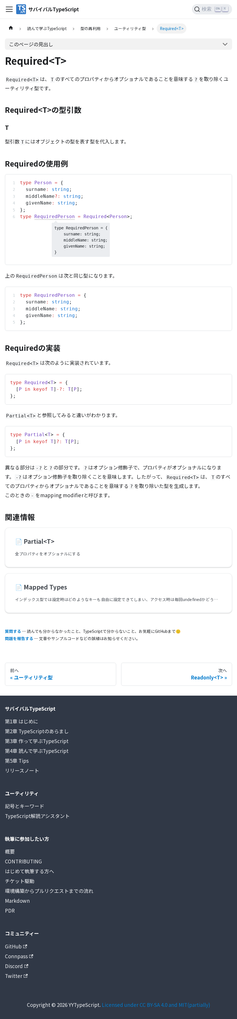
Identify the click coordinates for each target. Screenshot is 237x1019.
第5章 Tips (17, 760)
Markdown (17, 900)
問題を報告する (19, 638)
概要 (10, 851)
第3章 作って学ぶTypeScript (36, 741)
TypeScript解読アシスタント (37, 815)
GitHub (13, 946)
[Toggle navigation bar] (9, 9)
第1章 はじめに (21, 721)
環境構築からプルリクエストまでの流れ (49, 890)
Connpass (16, 956)
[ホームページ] (10, 28)
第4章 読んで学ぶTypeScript (36, 750)
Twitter (13, 975)
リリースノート (22, 770)
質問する (13, 631)
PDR (10, 910)
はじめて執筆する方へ (29, 871)
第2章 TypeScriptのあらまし (37, 731)
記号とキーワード (24, 806)
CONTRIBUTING (23, 861)
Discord (14, 966)
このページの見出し (31, 44)
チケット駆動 (19, 881)
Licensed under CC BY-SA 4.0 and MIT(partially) (156, 1004)
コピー (221, 181)
